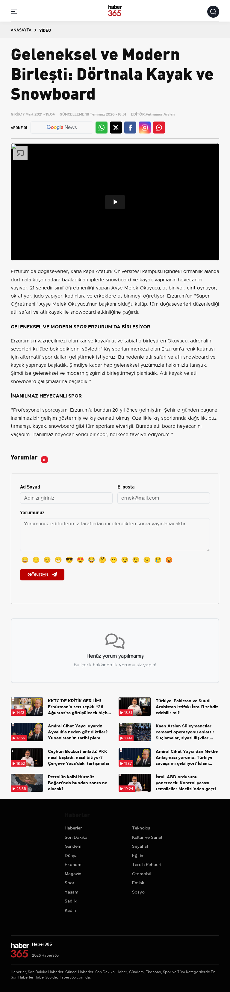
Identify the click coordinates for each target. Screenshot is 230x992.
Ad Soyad (30, 486)
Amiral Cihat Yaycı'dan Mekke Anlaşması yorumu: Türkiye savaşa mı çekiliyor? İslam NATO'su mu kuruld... (187, 757)
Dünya (71, 855)
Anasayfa (21, 30)
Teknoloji (141, 828)
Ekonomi (73, 864)
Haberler (73, 828)
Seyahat (140, 846)
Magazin (73, 873)
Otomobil (141, 873)
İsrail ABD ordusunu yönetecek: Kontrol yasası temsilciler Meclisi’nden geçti (186, 782)
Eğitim (138, 855)
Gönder (39, 575)
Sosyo (138, 892)
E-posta (126, 486)
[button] (14, 12)
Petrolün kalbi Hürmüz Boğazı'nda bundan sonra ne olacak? (77, 782)
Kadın (70, 910)
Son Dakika (76, 837)
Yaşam (71, 892)
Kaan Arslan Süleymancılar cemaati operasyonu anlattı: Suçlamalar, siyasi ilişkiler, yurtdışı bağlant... (185, 732)
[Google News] (62, 127)
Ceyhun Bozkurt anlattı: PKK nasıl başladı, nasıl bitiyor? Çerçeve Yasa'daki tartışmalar (79, 757)
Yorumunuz (32, 512)
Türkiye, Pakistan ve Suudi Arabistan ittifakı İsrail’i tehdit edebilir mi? (187, 706)
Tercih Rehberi (146, 864)
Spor (70, 882)
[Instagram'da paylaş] (145, 128)
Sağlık (71, 901)
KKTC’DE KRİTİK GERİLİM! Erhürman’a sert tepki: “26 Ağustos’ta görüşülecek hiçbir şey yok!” (79, 707)
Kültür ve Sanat (147, 837)
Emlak (138, 882)
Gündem (73, 846)
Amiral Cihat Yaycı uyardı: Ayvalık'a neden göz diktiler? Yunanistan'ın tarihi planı (78, 732)
